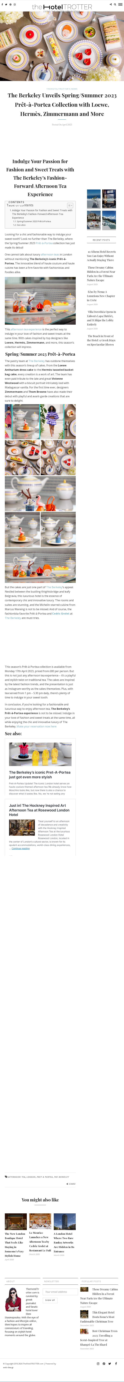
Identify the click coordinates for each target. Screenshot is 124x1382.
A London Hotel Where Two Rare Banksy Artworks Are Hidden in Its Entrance (64, 1242)
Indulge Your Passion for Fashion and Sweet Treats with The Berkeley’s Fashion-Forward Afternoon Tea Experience (42, 214)
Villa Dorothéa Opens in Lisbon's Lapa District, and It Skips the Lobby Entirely (101, 318)
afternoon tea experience (26, 329)
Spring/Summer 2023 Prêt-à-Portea (34, 221)
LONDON (31, 1177)
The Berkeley (37, 361)
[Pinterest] (10, 4)
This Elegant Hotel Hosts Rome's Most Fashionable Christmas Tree (97, 1317)
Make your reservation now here (37, 726)
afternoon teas (50, 254)
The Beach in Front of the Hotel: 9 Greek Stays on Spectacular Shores (101, 340)
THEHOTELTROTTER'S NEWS (62, 89)
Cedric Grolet (60, 613)
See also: (21, 224)
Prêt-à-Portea (44, 243)
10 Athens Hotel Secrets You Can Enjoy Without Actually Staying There (101, 256)
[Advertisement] (63, 140)
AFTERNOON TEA (16, 1177)
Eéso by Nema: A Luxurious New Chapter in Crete (101, 296)
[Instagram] (15, 4)
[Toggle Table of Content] (68, 205)
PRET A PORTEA (45, 1177)
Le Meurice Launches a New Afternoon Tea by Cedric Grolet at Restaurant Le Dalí (40, 1241)
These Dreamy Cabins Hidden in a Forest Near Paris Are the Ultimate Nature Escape (101, 274)
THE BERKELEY (61, 1177)
